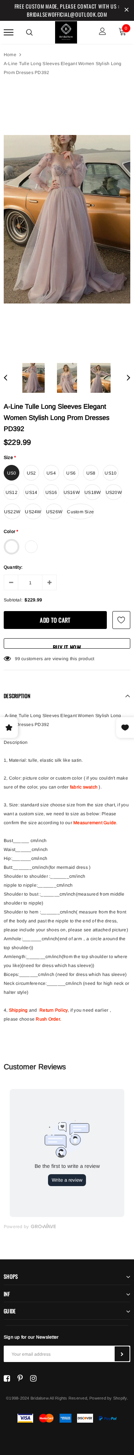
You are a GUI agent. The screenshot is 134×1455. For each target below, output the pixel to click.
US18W (92, 492)
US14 (31, 492)
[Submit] (122, 1353)
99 (17, 658)
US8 (91, 473)
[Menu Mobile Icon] (8, 32)
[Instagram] (33, 1378)
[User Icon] (102, 32)
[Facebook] (7, 1378)
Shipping (18, 1010)
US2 (31, 473)
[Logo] (66, 31)
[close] (126, 10)
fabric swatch (84, 787)
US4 (51, 473)
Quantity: (13, 567)
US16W (72, 492)
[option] (67, 219)
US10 (111, 473)
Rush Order (48, 1019)
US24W (33, 511)
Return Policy (53, 1010)
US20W (114, 492)
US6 (71, 473)
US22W (12, 511)
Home (10, 54)
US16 (51, 492)
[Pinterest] (20, 1378)
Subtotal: (13, 600)
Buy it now (67, 646)
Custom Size (80, 511)
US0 (11, 473)
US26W (54, 511)
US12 (11, 492)
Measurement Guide (94, 822)
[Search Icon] (29, 32)
